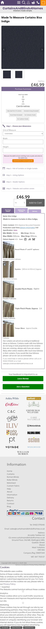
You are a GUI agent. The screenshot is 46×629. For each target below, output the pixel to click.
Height (5, 146)
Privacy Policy (9, 584)
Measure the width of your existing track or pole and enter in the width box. (23, 157)
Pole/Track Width (23, 94)
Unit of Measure (9, 130)
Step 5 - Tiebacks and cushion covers (20, 188)
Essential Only (29, 627)
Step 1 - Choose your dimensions (18, 126)
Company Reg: (30, 553)
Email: (7, 529)
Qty (16, 202)
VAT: (32, 557)
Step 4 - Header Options (15, 182)
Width (5, 138)
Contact (38, 518)
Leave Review (23, 378)
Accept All (5, 627)
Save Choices (16, 627)
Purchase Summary (23, 89)
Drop (23, 99)
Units (23, 104)
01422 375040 (39, 524)
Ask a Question (23, 386)
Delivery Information (27, 228)
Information (16, 464)
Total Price (41, 81)
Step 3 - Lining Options (15, 175)
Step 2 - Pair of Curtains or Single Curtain (22, 168)
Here (15, 230)
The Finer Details (8, 210)
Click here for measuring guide (23, 161)
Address (41, 532)
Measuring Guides (21, 210)
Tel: (31, 524)
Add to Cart (35, 202)
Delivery (34, 211)
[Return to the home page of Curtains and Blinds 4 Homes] (23, 9)
